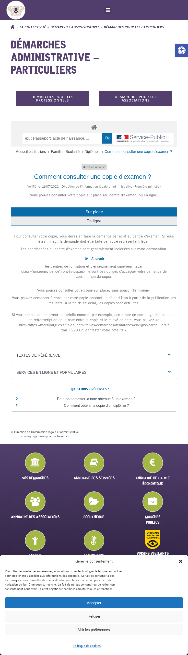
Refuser (94, 616)
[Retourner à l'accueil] (12, 27)
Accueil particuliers (31, 151)
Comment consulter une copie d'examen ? (138, 151)
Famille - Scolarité (66, 151)
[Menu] (108, 10)
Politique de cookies (87, 646)
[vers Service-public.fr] (143, 139)
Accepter (94, 603)
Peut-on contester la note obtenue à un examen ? (96, 399)
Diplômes (92, 151)
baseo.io (63, 436)
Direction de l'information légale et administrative (46, 432)
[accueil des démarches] (94, 127)
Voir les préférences (94, 630)
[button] (181, 50)
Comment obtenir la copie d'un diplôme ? (96, 405)
